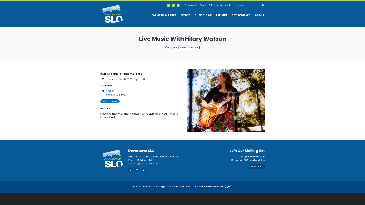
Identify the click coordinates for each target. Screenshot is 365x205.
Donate (203, 5)
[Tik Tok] (178, 5)
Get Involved (241, 15)
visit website (110, 101)
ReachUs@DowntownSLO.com (145, 163)
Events (185, 15)
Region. (110, 91)
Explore (221, 15)
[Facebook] (173, 5)
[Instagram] (168, 5)
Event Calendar (189, 47)
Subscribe (214, 5)
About (259, 15)
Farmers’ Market (163, 15)
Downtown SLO (149, 186)
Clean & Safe (191, 5)
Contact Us (226, 5)
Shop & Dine (203, 15)
